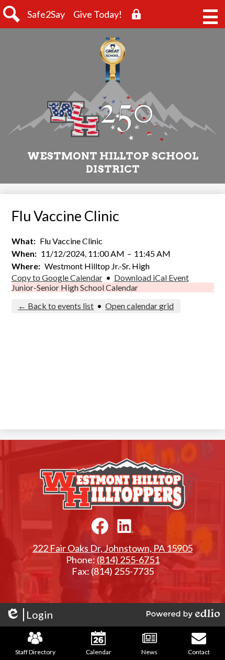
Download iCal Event (151, 277)
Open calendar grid (139, 306)
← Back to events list (56, 306)
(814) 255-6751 (128, 559)
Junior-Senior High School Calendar (75, 287)
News (149, 652)
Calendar (98, 652)
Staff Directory (35, 652)
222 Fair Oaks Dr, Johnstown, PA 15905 (112, 548)
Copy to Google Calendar (57, 277)
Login (29, 614)
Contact (199, 652)
